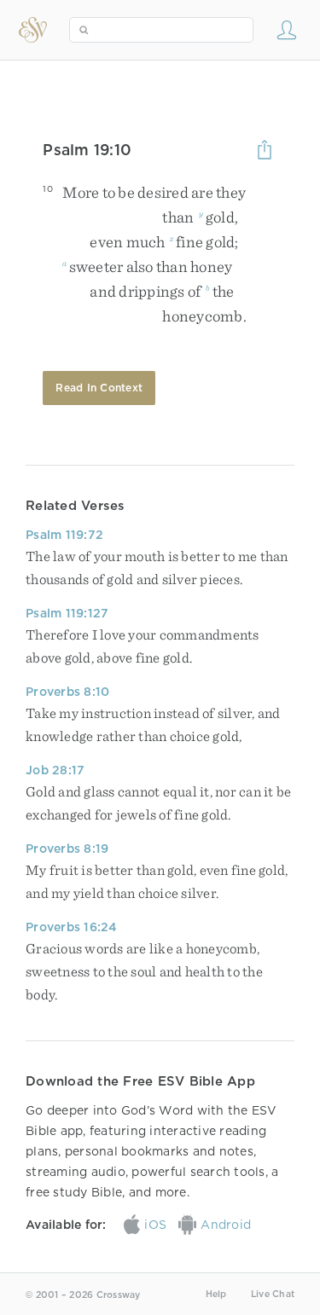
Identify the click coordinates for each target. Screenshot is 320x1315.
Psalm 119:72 (64, 535)
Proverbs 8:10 (67, 691)
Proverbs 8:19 (67, 848)
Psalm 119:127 (67, 613)
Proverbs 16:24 (72, 927)
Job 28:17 (55, 770)
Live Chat (272, 1294)
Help (216, 1294)
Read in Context (99, 387)
